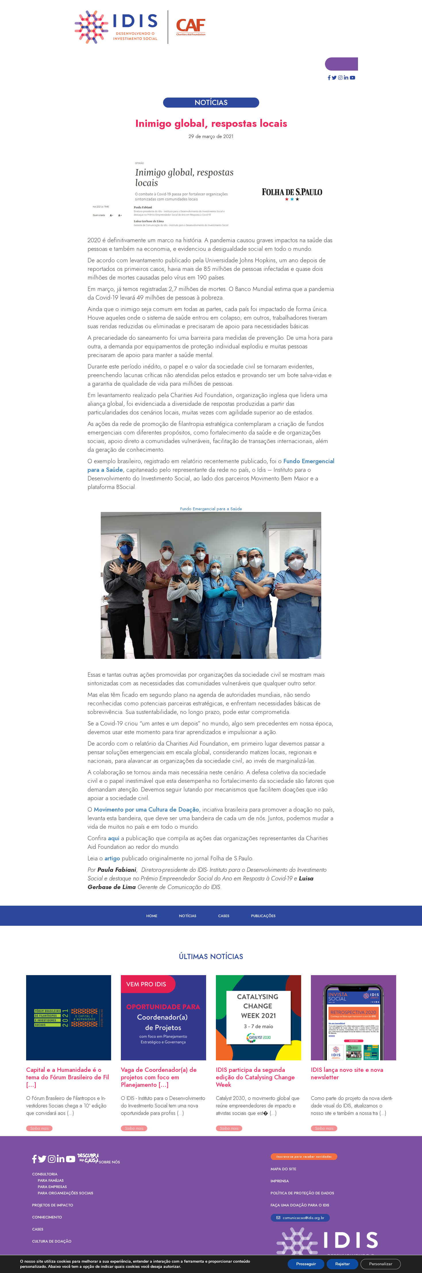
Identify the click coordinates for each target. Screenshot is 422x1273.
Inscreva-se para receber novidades (304, 1157)
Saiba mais (39, 1129)
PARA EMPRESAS (52, 1187)
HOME (151, 916)
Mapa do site (283, 1169)
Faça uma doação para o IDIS (300, 1205)
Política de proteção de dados (302, 1193)
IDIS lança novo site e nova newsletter (347, 1074)
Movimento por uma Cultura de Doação (146, 810)
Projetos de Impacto (52, 1205)
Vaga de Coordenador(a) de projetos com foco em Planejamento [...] (159, 1077)
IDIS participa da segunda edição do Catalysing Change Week (255, 1077)
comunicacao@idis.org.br (303, 1218)
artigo (112, 858)
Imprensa (280, 1181)
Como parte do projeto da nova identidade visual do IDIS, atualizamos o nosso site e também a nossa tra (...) (352, 1106)
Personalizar (380, 1264)
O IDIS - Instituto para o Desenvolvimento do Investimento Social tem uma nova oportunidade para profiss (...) (163, 1106)
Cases (223, 916)
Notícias (187, 916)
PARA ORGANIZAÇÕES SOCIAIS (65, 1193)
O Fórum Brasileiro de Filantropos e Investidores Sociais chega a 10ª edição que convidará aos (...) (66, 1106)
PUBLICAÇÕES (263, 916)
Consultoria (44, 1174)
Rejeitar (342, 1264)
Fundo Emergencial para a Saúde (211, 509)
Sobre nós (109, 1162)
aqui (113, 838)
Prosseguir (306, 1264)
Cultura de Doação (51, 1241)
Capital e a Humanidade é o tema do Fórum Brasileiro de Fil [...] (67, 1077)
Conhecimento (47, 1217)
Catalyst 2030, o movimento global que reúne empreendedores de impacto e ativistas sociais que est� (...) (257, 1106)
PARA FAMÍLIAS (51, 1180)
